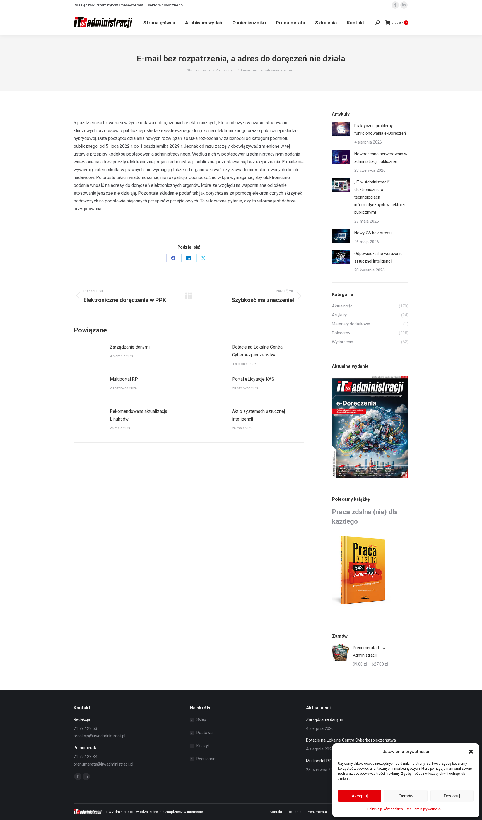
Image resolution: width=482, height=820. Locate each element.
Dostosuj (452, 795)
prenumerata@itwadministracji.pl (103, 764)
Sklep (201, 719)
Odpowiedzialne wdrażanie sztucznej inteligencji (378, 257)
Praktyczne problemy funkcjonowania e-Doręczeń (380, 129)
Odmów (406, 795)
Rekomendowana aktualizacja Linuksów (138, 415)
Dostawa (204, 732)
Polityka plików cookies (385, 809)
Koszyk (203, 745)
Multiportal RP (124, 379)
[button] (471, 751)
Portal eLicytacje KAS (253, 379)
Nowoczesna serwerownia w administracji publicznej (380, 157)
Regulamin (205, 758)
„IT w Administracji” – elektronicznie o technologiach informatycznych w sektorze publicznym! (380, 197)
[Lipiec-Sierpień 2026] (370, 427)
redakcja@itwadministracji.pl (99, 735)
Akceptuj (360, 795)
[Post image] (89, 356)
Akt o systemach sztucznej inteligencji (258, 415)
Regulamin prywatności (424, 809)
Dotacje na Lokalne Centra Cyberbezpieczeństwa (257, 350)
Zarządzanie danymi (130, 347)
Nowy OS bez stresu (373, 232)
